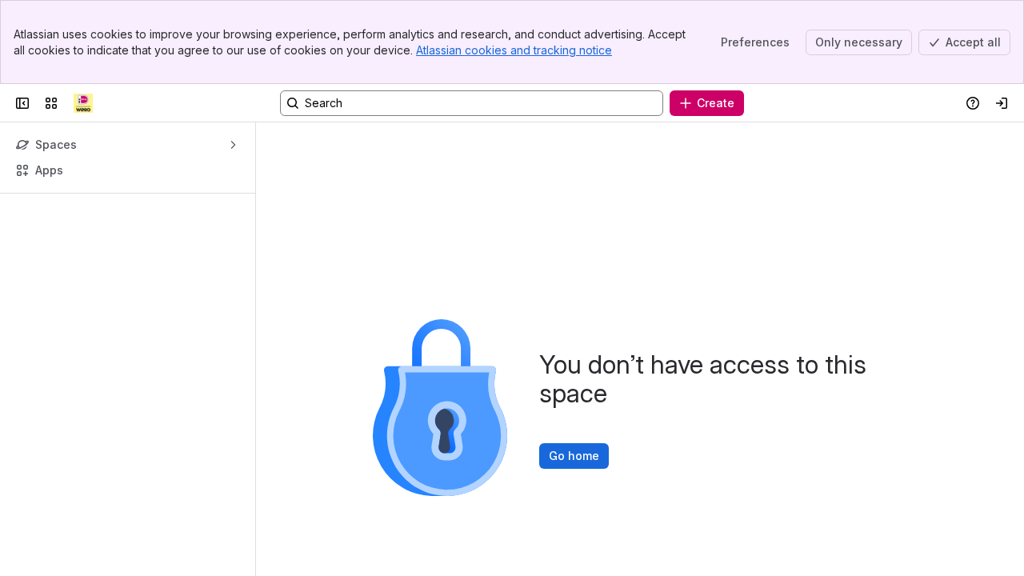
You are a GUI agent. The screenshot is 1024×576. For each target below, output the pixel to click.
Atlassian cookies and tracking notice (514, 50)
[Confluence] (83, 103)
